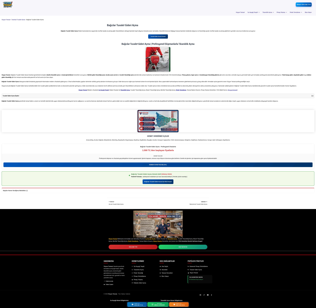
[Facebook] (211, 295)
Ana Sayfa (165, 266)
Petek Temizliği (138, 273)
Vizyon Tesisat (240, 12)
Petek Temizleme (295, 12)
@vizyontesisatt (232, 90)
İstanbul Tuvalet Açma (18, 19)
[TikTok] (204, 295)
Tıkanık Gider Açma (196, 269)
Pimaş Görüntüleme (140, 276)
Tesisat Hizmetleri (167, 273)
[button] (259, 12)
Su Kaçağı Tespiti (253, 12)
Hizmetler (165, 269)
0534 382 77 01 (133, 247)
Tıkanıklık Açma (267, 12)
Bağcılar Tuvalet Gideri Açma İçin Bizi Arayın (158, 181)
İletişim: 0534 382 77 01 (304, 4)
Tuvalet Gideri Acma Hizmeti (158, 36)
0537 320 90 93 (183, 247)
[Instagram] (200, 295)
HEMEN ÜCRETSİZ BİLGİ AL (158, 164)
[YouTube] (208, 295)
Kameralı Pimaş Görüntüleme (199, 266)
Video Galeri (109, 284)
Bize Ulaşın (308, 12)
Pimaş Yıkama (281, 12)
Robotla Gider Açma (140, 283)
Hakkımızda (109, 281)
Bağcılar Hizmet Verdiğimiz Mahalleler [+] (15, 190)
